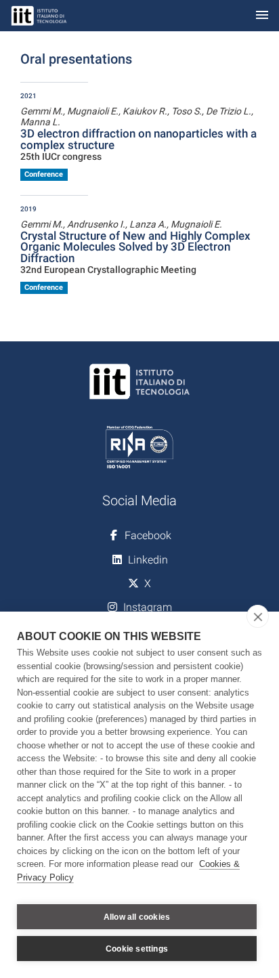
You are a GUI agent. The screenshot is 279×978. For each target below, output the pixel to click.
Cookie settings (137, 949)
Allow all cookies (137, 917)
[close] (257, 616)
